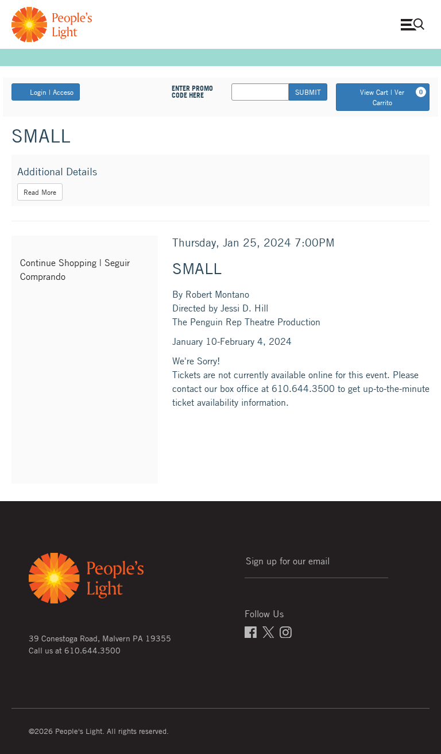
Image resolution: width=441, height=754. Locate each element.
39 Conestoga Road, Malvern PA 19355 (100, 638)
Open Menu (415, 24)
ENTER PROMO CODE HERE (192, 92)
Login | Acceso (52, 92)
